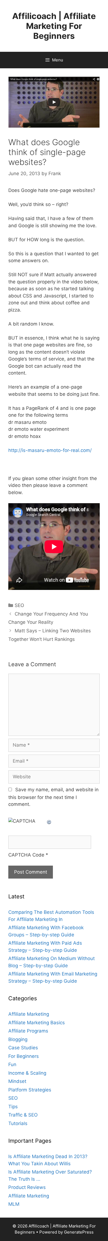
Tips (13, 1106)
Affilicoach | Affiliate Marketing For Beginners (54, 26)
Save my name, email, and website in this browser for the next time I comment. (53, 797)
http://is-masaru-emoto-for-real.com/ (50, 450)
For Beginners (23, 1056)
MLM (13, 1204)
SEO (19, 605)
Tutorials (17, 1123)
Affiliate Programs (28, 1031)
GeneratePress (79, 1232)
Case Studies (23, 1047)
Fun (12, 1064)
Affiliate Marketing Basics (36, 1022)
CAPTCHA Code (26, 855)
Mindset (17, 1081)
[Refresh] (49, 821)
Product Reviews (27, 1187)
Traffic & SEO (23, 1115)
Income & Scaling (27, 1073)
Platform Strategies (29, 1090)
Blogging (17, 1039)
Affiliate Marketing (28, 1014)
